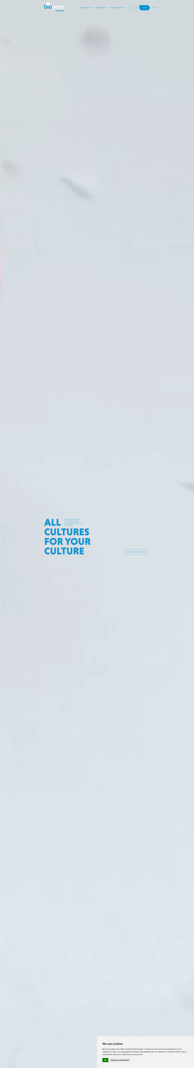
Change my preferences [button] (120, 1060)
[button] (86, 8)
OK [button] (105, 1060)
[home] (54, 7)
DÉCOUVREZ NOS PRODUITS (137, 552)
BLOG (133, 7)
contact (145, 7)
